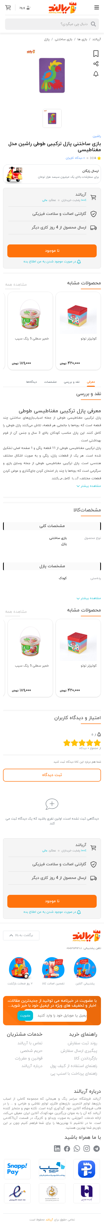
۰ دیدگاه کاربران (75, 158)
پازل (46, 39)
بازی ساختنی (63, 39)
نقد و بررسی (72, 382)
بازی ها (82, 39)
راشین (97, 136)
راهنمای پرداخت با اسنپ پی (73, 1073)
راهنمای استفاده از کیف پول (73, 1066)
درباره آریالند (31, 1066)
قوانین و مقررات (28, 1058)
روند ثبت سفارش (82, 1043)
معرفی (91, 382)
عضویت (25, 1015)
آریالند (96, 39)
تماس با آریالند (29, 1043)
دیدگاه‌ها (31, 382)
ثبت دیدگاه (52, 775)
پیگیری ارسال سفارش (79, 1051)
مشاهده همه (16, 284)
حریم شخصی (31, 1051)
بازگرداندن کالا (85, 1058)
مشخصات (50, 382)
